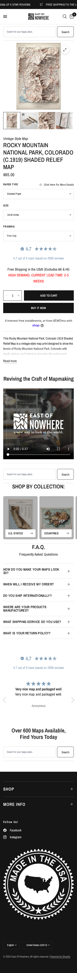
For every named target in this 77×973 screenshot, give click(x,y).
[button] (5, 700)
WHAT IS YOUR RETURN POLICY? (27, 633)
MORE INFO (14, 804)
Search (65, 32)
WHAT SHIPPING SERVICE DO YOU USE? (32, 621)
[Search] (64, 16)
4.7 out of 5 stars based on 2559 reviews (38, 258)
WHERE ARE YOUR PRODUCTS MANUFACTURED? (24, 609)
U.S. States (15, 533)
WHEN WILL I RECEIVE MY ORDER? (28, 584)
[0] (71, 16)
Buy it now (38, 308)
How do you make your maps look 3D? (31, 571)
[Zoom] (65, 50)
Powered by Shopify (60, 956)
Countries (51, 533)
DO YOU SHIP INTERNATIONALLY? (27, 595)
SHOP (8, 789)
